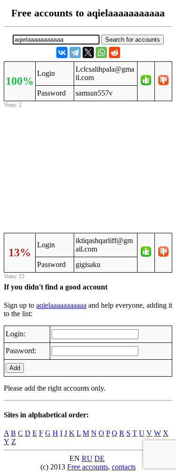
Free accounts (87, 467)
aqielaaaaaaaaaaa (61, 305)
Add (14, 367)
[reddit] (114, 52)
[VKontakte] (62, 52)
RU (87, 458)
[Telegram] (75, 52)
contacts (124, 467)
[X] (88, 52)
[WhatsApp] (101, 52)
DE (99, 458)
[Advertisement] (88, 169)
